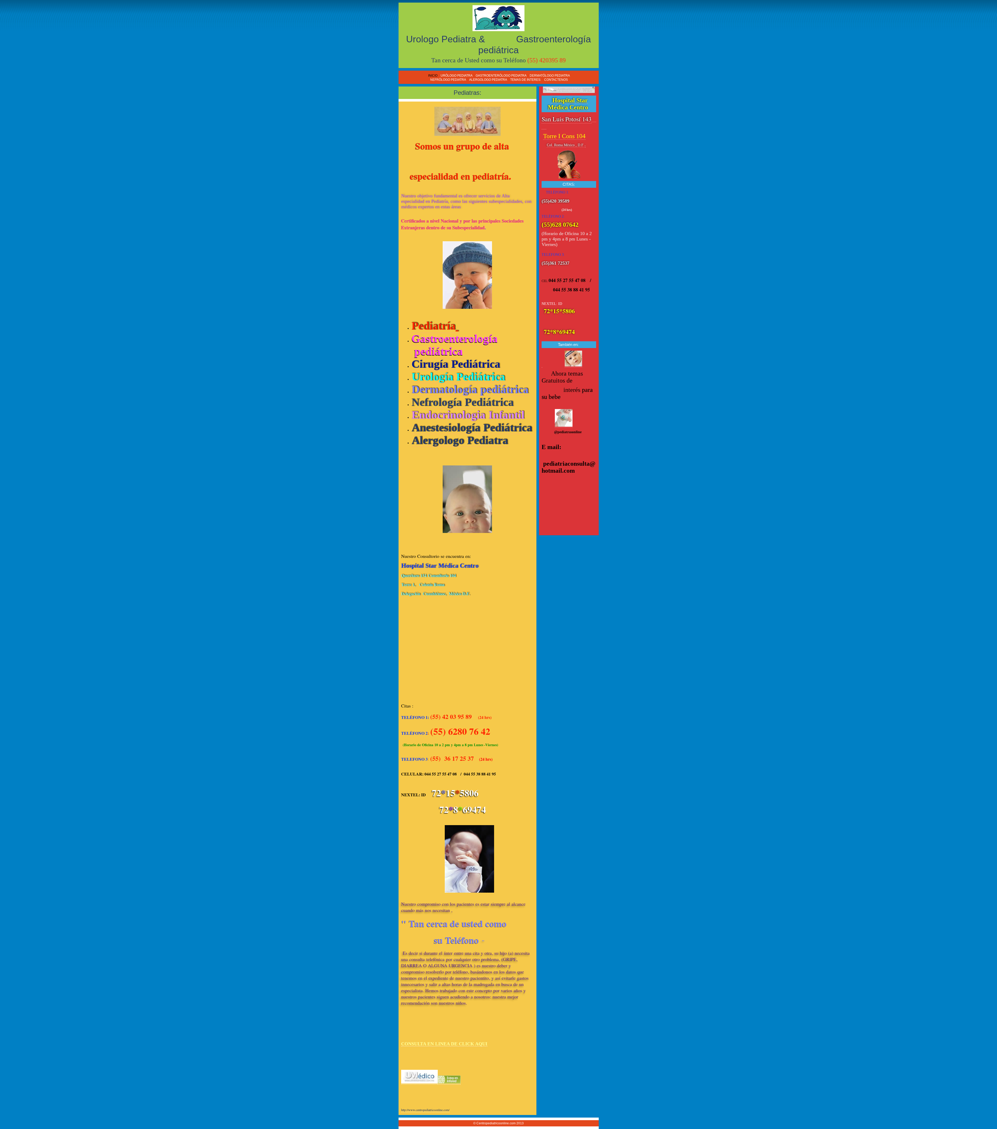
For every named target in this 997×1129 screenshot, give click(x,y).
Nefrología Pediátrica (463, 402)
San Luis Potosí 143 (566, 119)
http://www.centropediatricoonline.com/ (425, 1110)
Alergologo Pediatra (460, 440)
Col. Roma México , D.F (565, 145)
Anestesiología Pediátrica (472, 428)
